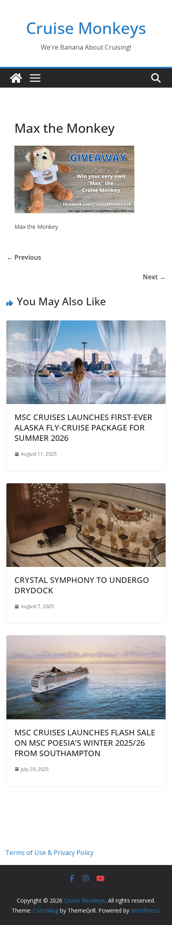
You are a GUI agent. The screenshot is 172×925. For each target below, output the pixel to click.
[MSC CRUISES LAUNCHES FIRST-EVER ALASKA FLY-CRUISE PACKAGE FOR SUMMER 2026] (86, 326)
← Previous (23, 257)
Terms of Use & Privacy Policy (49, 852)
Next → (154, 276)
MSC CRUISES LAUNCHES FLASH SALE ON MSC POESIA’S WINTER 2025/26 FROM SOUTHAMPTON (84, 743)
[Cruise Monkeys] (16, 78)
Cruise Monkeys (86, 28)
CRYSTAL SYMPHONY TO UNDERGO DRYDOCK (81, 585)
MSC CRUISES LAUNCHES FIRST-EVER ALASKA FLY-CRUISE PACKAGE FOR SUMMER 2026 (83, 427)
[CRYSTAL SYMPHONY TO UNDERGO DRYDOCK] (86, 489)
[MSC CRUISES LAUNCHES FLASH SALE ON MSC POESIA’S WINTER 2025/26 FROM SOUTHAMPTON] (86, 641)
